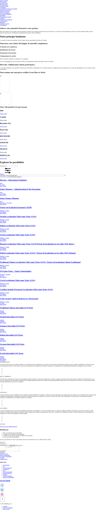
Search (1, 166)
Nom (1, 442)
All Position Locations (5, 176)
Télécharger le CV (4, 445)
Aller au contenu (4, 0)
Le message (3, 450)
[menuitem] (2, 22)
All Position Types (4, 175)
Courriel (2, 443)
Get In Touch (5, 481)
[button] (5, 174)
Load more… (3, 360)
